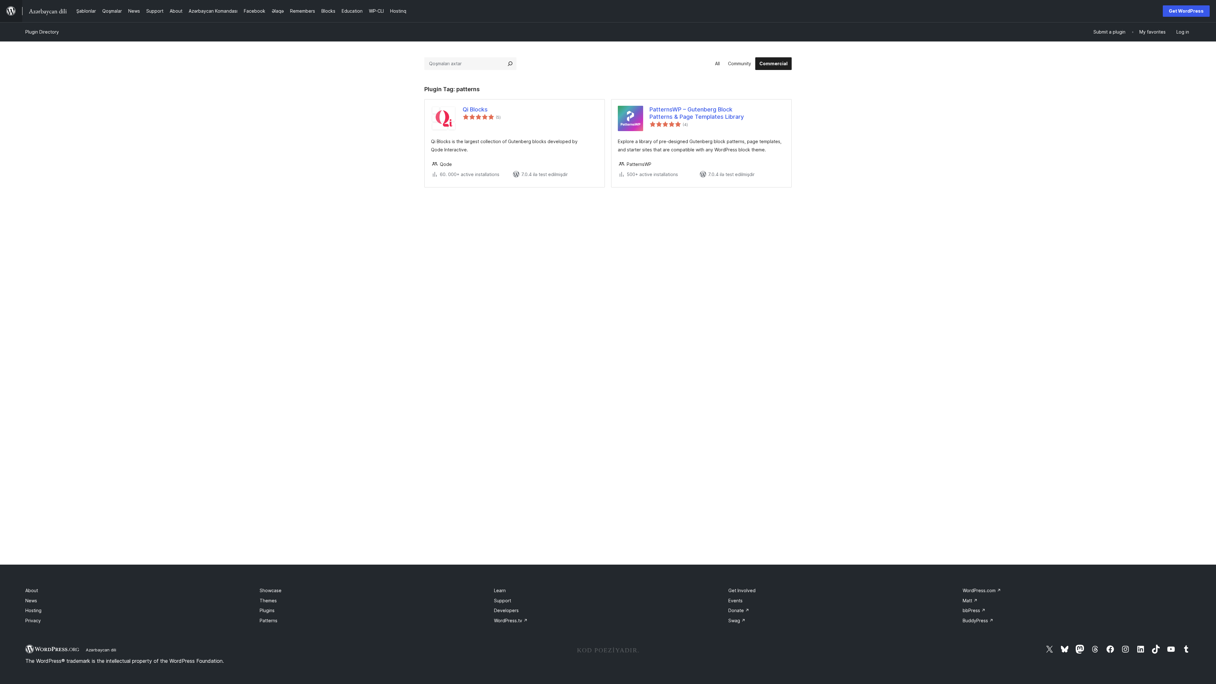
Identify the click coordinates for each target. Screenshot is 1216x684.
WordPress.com (982, 590)
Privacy (33, 620)
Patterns (268, 620)
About (31, 590)
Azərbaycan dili (101, 649)
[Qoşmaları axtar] (510, 63)
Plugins (267, 610)
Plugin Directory (42, 32)
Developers (506, 610)
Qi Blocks (475, 109)
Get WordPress (1186, 11)
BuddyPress (978, 620)
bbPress (974, 610)
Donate (738, 610)
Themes (268, 600)
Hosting (33, 610)
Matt (970, 600)
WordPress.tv (511, 620)
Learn (500, 590)
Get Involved (742, 590)
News (31, 600)
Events (735, 600)
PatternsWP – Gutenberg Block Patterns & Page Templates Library (696, 113)
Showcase (271, 590)
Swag (736, 620)
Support (502, 600)
